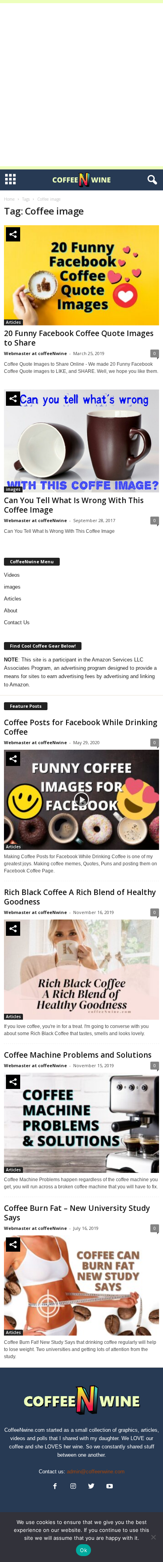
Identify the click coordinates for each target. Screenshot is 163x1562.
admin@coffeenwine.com (96, 1472)
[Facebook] (55, 1487)
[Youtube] (108, 1487)
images (13, 489)
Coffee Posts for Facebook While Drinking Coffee (80, 727)
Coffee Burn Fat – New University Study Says (77, 1213)
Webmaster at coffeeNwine (35, 353)
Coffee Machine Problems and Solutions (78, 1055)
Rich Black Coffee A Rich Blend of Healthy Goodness (80, 897)
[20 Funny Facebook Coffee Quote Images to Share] (81, 275)
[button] (150, 180)
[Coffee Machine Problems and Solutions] (81, 1123)
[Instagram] (73, 1487)
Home (9, 199)
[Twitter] (91, 1487)
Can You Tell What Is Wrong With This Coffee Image (74, 505)
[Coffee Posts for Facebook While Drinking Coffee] (81, 800)
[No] (153, 1537)
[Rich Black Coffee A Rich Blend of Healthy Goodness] (81, 970)
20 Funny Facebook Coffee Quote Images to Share (79, 338)
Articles (13, 322)
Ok (83, 1550)
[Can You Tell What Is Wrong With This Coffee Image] (81, 441)
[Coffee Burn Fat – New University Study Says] (81, 1285)
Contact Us (17, 622)
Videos (12, 575)
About (10, 611)
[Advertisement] (81, 84)
